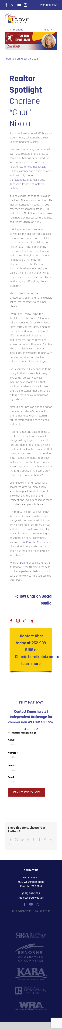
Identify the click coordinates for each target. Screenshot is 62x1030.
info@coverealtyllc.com (31, 898)
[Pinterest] (45, 839)
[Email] (11, 844)
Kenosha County (35, 542)
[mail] (12, 5)
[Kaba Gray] (31, 969)
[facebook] (6, 5)
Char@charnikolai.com (35, 657)
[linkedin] (31, 620)
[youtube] (19, 5)
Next (46, 29)
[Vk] (51, 839)
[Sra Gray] (31, 934)
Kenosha (46, 563)
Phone (12, 765)
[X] (16, 839)
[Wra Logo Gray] (31, 1003)
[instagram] (25, 5)
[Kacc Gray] (31, 945)
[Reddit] (22, 839)
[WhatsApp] (34, 839)
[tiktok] (24, 620)
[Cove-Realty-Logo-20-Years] (17, 15)
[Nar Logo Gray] (31, 988)
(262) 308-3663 (48, 5)
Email (11, 777)
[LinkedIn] (28, 839)
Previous (18, 29)
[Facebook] (11, 839)
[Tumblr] (39, 839)
